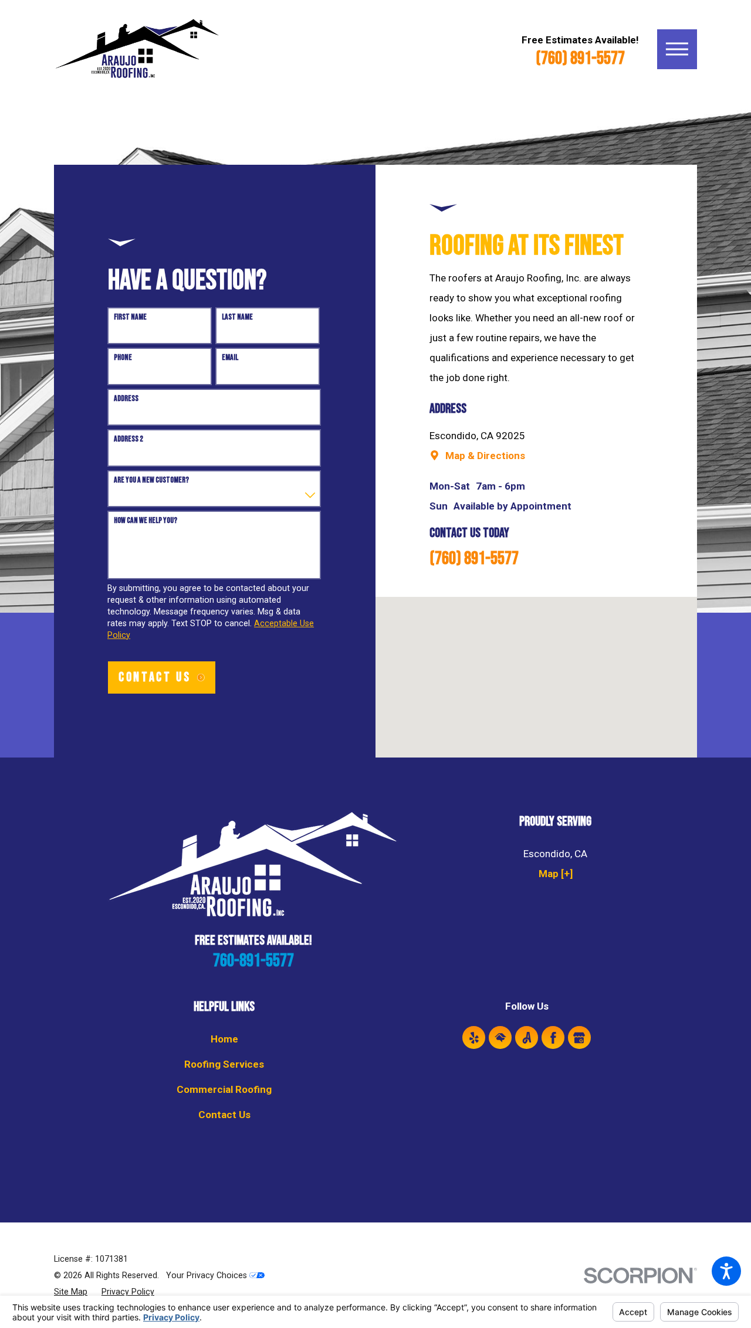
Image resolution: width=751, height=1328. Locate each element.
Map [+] (556, 873)
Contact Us (224, 1114)
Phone (123, 357)
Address (126, 398)
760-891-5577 (253, 961)
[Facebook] (553, 1037)
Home (224, 1039)
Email (230, 357)
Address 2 (128, 439)
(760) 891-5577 (580, 58)
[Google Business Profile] (579, 1037)
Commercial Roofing (224, 1089)
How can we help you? (145, 520)
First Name (130, 317)
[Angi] (526, 1037)
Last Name (237, 317)
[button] (726, 1271)
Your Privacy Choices (207, 1275)
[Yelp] (473, 1037)
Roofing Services (224, 1064)
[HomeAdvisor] (500, 1037)
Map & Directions (485, 455)
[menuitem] (224, 1039)
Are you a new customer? (151, 480)
